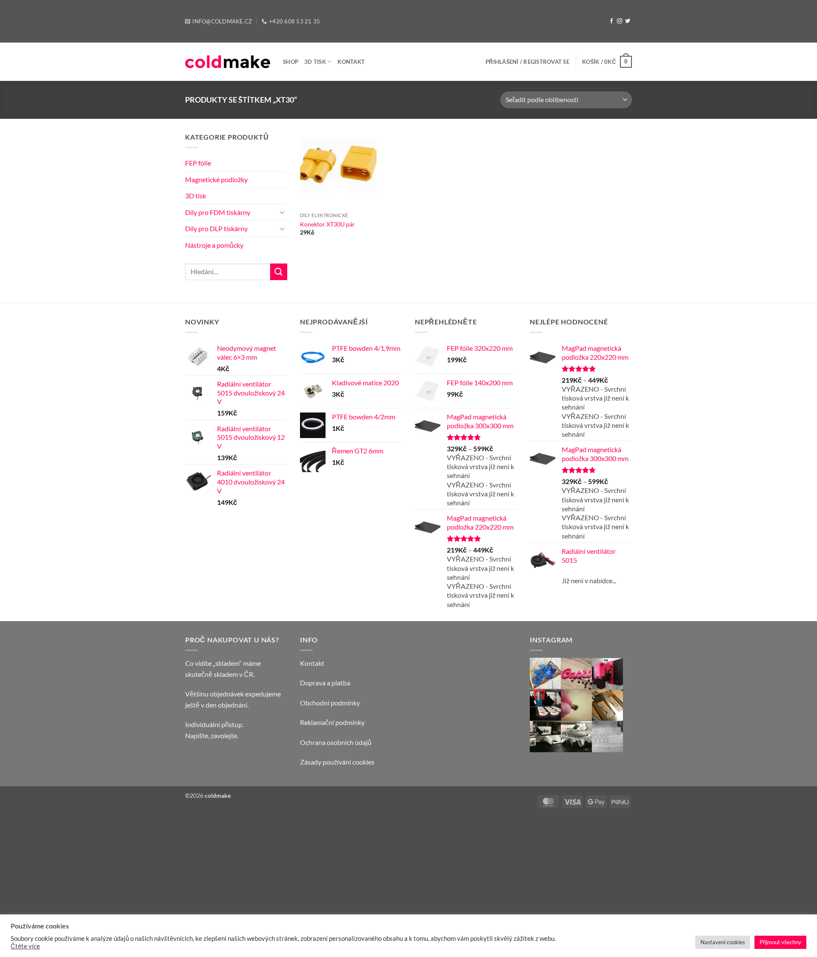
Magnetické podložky (216, 179)
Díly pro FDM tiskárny (217, 212)
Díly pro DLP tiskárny (216, 228)
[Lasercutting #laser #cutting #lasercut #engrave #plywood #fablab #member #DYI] (615, 745)
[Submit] (278, 272)
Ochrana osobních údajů (335, 742)
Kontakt (351, 61)
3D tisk (315, 61)
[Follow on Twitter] (627, 21)
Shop (290, 61)
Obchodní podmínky (330, 703)
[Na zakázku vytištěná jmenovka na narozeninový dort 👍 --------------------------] (580, 673)
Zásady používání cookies (337, 762)
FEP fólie (198, 163)
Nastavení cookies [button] (722, 942)
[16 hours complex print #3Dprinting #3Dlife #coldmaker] (580, 745)
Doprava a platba (325, 683)
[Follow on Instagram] (619, 21)
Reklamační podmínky (332, 722)
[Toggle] (282, 212)
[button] (527, 61)
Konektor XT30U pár (327, 224)
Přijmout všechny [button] (780, 942)
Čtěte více (25, 946)
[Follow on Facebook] (611, 21)
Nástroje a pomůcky (214, 245)
